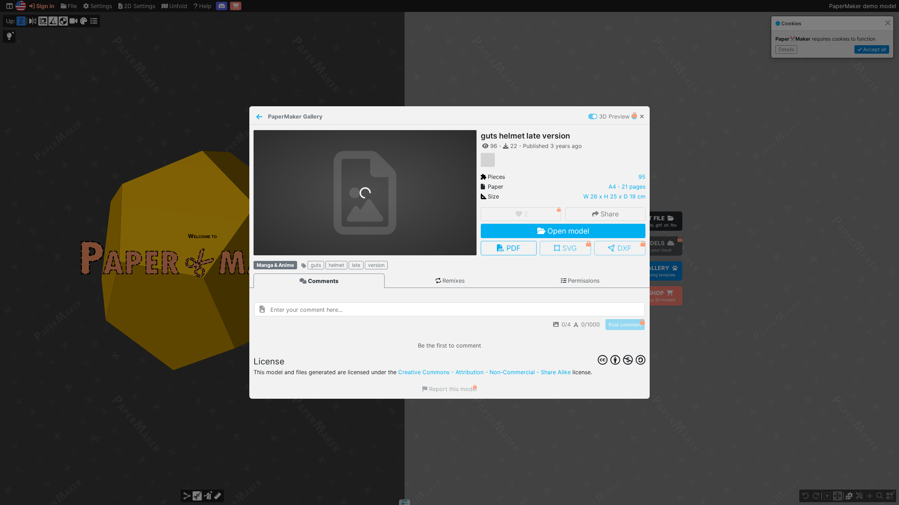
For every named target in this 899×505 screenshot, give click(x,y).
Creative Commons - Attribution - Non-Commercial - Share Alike (484, 372)
